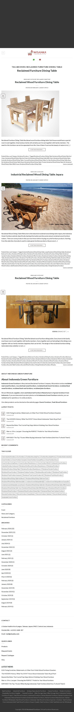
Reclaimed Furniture (43, 79)
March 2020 (5, 577)
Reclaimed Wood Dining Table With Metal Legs (34, 488)
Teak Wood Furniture (20, 695)
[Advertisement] (37, 24)
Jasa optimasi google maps (30, 704)
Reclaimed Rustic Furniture (12, 258)
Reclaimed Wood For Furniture (40, 260)
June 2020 (4, 569)
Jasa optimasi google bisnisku (13, 704)
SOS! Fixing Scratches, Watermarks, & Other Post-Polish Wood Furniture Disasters (33, 413)
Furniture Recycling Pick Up (48, 457)
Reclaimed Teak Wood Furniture (28, 258)
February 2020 (6, 580)
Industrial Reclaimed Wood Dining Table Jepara (37, 174)
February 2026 (6, 528)
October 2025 (6, 536)
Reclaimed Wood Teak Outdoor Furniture (53, 491)
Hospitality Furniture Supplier (11, 693)
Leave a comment (68, 164)
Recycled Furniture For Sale (12, 264)
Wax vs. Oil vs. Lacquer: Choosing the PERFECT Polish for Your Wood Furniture (32, 431)
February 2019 (6, 606)
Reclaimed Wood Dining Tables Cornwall (18, 160)
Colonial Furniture (27, 693)
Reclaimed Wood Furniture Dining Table (37, 82)
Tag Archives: (37, 67)
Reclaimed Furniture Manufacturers (31, 469)
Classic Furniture (53, 691)
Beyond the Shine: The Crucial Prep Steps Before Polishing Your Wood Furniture (32, 425)
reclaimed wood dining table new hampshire (57, 481)
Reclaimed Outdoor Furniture (50, 256)
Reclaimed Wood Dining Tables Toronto (35, 162)
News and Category (30, 79)
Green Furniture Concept (19, 460)
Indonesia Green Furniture (59, 463)
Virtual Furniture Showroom (50, 709)
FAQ (3, 660)
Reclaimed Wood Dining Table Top (22, 260)
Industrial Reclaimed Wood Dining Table (33, 252)
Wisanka (53, 365)
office (46, 87)
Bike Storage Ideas (41, 693)
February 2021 (6, 558)
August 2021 (5, 551)
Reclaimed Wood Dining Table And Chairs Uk (17, 158)
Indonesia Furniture (34, 695)
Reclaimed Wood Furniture (56, 260)
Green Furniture (6, 460)
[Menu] (3, 52)
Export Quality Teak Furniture (40, 702)
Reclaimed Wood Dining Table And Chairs (37, 478)
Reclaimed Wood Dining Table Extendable (49, 258)
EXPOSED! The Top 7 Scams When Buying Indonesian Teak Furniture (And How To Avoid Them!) (38, 437)
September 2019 (7, 599)
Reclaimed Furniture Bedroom (35, 254)
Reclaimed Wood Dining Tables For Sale (40, 160)
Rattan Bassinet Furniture (49, 695)
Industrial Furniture (19, 691)
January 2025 (5, 540)
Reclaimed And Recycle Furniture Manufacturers (33, 466)
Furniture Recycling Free (32, 457)
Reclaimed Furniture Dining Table (37, 70)
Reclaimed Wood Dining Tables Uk (56, 162)
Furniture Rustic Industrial (64, 457)
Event (3, 510)
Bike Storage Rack (53, 693)
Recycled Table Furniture (57, 264)
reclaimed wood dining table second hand (13, 485)
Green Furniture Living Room (9, 463)
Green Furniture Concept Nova (36, 460)
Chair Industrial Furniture (9, 457)
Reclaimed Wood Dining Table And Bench (13, 478)
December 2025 (6, 532)
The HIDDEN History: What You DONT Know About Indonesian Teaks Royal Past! (33, 419)
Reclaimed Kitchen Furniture (19, 256)
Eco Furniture (20, 457)
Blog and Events (6, 651)
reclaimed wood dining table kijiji (35, 481)
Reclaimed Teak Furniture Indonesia (12, 475)
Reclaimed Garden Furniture (27, 359)
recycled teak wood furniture (26, 386)
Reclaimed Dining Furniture (19, 254)
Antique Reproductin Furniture (36, 691)
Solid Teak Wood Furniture (21, 702)
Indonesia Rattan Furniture (35, 697)
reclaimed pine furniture (41, 388)
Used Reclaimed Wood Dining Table (38, 265)
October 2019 (6, 595)
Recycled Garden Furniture (27, 264)
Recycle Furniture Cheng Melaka (26, 494)
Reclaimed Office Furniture (34, 256)
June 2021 (4, 554)
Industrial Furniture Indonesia (10, 466)
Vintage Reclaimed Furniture (56, 265)
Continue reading (37, 149)
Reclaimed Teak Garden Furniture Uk (33, 475)
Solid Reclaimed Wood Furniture (19, 265)
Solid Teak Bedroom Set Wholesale (60, 702)
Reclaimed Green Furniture (9, 472)
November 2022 (6, 547)
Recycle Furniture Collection (43, 494)
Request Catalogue (7, 655)
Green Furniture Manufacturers (27, 463)
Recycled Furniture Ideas (9, 494)
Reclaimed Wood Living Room (45, 262)
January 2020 (5, 584)
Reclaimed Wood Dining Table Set (35, 485)
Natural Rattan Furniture (19, 697)
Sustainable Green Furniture (9, 497)
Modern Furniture (65, 691)
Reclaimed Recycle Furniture (43, 472)
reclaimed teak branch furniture (48, 386)
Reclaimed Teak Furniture (60, 472)
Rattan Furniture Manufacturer (54, 697)
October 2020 (6, 566)
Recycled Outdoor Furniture (42, 264)
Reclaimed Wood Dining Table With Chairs (41, 158)
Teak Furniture (6, 691)
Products (4, 646)
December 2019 (6, 588)
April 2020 (4, 573)
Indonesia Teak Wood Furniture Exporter (43, 700)
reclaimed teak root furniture (23, 388)
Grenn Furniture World (44, 463)
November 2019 (6, 591)
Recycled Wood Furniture (28, 365)
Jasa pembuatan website (46, 704)
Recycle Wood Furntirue (59, 494)
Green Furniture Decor (52, 460)
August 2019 (5, 603)
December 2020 (6, 562)
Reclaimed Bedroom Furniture (31, 357)
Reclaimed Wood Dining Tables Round (14, 162)
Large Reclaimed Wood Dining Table (54, 252)
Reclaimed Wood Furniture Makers (26, 262)
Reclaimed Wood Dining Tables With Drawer (58, 485)
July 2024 (4, 543)
